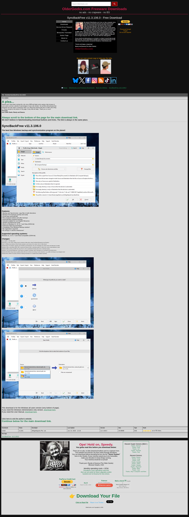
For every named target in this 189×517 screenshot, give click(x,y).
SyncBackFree (6, 436)
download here (50, 410)
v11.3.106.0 (15, 436)
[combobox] (91, 4)
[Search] (115, 4)
